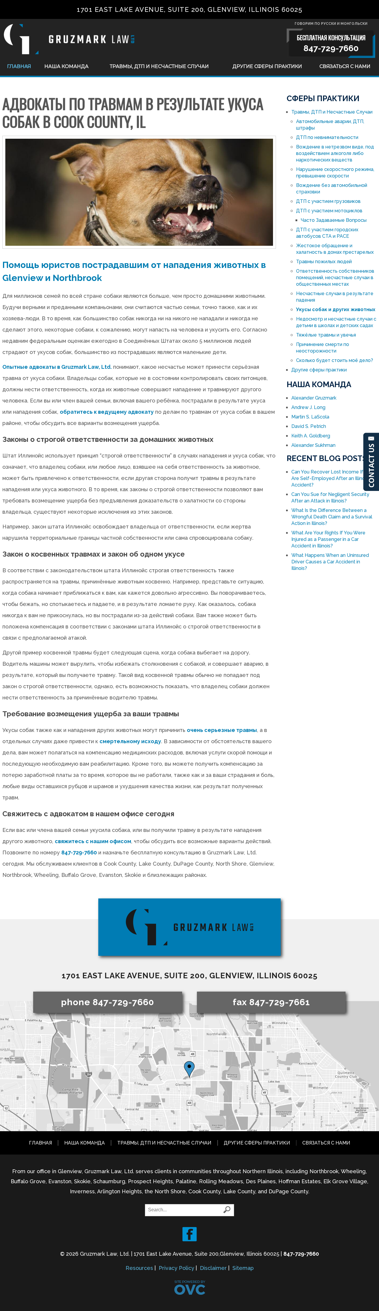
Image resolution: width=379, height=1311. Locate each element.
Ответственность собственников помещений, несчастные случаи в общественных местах (335, 277)
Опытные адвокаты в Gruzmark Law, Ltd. (57, 367)
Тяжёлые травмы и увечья (326, 335)
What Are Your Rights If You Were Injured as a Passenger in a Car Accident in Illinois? (328, 539)
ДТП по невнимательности (327, 137)
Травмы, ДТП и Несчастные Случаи (159, 66)
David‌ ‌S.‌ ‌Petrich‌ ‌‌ (309, 426)
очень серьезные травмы (222, 730)
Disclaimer (213, 1268)
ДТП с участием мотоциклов (329, 211)
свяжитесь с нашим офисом (93, 841)
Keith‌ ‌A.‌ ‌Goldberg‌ (310, 436)
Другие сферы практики (267, 66)
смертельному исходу (130, 741)
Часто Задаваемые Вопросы (334, 220)
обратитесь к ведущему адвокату (107, 412)
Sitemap (243, 1268)
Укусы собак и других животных (335, 309)
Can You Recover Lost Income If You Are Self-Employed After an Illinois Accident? (332, 478)
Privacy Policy (176, 1268)
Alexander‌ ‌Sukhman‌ (313, 445)
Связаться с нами (344, 66)
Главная (19, 66)
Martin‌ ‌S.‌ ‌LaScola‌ (310, 417)
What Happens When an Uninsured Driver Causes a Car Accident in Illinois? (330, 561)
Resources (139, 1268)
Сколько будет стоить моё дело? (334, 360)
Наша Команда (66, 66)
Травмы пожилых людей (324, 261)
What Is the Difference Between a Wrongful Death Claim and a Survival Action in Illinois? (331, 516)
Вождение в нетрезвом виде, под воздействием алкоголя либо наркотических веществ (335, 153)
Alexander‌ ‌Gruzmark (313, 398)
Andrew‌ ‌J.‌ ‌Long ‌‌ (309, 407)
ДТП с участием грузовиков (328, 201)
